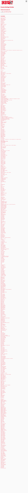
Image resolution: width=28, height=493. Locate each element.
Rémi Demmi (2, 384)
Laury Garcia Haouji (3, 249)
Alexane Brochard (3, 31)
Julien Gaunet (3, 229)
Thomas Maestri (3, 439)
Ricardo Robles (3, 388)
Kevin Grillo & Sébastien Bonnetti (5, 237)
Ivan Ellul (2, 195)
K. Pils (2, 233)
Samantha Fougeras (3, 400)
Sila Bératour (3, 418)
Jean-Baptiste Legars (4, 202)
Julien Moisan (3, 230)
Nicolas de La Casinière (4, 335)
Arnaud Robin (2, 55)
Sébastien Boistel (3, 407)
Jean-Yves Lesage (3, 208)
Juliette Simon (3, 231)
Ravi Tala (2, 380)
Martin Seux (2, 298)
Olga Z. (2, 346)
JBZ (1, 200)
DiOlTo (2, 121)
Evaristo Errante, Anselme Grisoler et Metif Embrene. (8, 145)
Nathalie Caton (3, 328)
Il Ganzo (2, 191)
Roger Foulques (3, 391)
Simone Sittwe (3, 422)
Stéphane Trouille (3, 429)
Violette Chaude (3, 455)
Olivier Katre (3, 348)
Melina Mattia (3, 311)
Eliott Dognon (3, 130)
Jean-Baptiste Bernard (4, 201)
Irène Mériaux (3, 194)
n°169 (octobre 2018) (7, 12)
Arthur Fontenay (3, 57)
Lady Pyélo (2, 244)
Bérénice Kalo (3, 65)
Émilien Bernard (3, 134)
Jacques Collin (3, 197)
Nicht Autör (2, 332)
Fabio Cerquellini (3, 147)
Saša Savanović (3, 406)
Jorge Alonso (2, 219)
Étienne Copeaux (3, 142)
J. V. (1, 196)
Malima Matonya (3, 281)
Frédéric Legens (3, 162)
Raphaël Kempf (3, 378)
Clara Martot (2, 95)
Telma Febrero (3, 432)
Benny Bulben (2, 64)
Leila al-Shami (3, 251)
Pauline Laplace (3, 362)
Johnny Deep (2, 217)
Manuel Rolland (3, 283)
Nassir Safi (2, 327)
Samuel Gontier (3, 401)
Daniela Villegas (3, 110)
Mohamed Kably (3, 319)
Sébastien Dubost (3, 409)
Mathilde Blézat (3, 307)
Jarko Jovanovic (3, 199)
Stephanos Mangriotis (4, 430)
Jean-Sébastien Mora (3, 207)
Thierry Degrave (3, 437)
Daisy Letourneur (3, 105)
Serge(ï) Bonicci (3, 415)
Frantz (2, 159)
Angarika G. (2, 39)
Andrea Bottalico (3, 37)
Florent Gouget (3, 152)
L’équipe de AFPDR (3, 275)
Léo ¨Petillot (3, 255)
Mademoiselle (2, 277)
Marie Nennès (2, 291)
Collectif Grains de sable (4, 99)
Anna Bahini (2, 42)
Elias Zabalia (3, 129)
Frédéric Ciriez (3, 161)
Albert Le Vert (3, 28)
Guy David (2, 180)
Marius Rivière (3, 295)
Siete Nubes (2, 417)
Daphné (2, 111)
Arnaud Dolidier (3, 54)
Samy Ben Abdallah (3, 403)
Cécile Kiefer (3, 79)
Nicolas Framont (3, 336)
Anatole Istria (3, 36)
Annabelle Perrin (3, 43)
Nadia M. (2, 323)
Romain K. (2, 393)
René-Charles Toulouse (4, 386)
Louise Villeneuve (3, 267)
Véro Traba (2, 451)
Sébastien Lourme (3, 411)
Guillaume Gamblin (3, 19)
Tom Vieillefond (3, 443)
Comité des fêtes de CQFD (4, 101)
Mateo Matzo (2, 301)
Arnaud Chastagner (3, 53)
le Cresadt (2, 250)
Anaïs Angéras (3, 35)
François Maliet (3, 158)
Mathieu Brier (3, 303)
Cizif (1, 93)
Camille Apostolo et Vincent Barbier (6, 73)
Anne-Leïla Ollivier (3, 44)
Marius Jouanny (3, 294)
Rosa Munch (2, 396)
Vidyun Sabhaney (3, 453)
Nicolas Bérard (3, 334)
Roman (1, 394)
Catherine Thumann (3, 77)
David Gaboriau (3, 113)
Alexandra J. (2, 30)
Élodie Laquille (3, 132)
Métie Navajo (2, 313)
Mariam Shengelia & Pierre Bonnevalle (6, 289)
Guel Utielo (2, 176)
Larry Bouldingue (3, 246)
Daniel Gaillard (3, 108)
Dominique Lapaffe (3, 122)
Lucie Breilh (2, 271)
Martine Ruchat (3, 299)
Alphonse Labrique (3, 33)
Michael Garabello (3, 314)
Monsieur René (3, 320)
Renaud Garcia (3, 385)
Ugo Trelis (2, 447)
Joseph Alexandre (3, 221)
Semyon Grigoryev (3, 413)
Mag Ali (2, 279)
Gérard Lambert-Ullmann (4, 170)
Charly (2, 87)
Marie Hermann (3, 290)
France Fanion (3, 153)
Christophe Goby (3, 91)
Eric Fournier (3, 138)
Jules (1, 223)
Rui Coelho (2, 397)
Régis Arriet (2, 381)
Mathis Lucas (2, 308)
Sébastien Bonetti (3, 408)
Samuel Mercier (3, 402)
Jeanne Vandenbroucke (4, 210)
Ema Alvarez (2, 133)
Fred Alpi (2, 160)
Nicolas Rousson (3, 341)
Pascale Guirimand (3, 356)
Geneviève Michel (3, 166)
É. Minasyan (2, 127)
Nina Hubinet (2, 343)
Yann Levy (2, 461)
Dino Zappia (2, 120)
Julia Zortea (2, 225)
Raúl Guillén (2, 379)
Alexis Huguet (3, 32)
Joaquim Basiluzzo (3, 214)
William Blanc (3, 457)
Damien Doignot (3, 106)
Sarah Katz (2, 405)
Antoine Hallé (3, 48)
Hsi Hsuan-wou (3, 190)
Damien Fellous (3, 107)
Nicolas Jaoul (3, 338)
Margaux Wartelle (3, 286)
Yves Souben (2, 465)
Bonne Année (2, 67)
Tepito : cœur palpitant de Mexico (6, 11)
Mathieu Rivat (3, 306)
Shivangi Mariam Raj (3, 416)
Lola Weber (2, 265)
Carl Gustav (2, 75)
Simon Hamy (2, 419)
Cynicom (2, 104)
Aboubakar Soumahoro (3, 24)
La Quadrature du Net (4, 242)
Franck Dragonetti (3, 156)
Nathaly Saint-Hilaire (4, 329)
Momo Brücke (2, 21)
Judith (2, 222)
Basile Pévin (2, 62)
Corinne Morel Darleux (4, 103)
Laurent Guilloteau (3, 247)
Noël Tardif (2, 344)
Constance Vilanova (3, 102)
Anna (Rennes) (3, 41)
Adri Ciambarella (3, 25)
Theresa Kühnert (3, 434)
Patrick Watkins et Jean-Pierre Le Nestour (7, 358)
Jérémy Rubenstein (3, 212)
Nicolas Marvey (3, 339)
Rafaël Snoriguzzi (3, 376)
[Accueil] (7, 2)
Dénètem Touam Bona (3, 114)
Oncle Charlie (3, 350)
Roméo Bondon (2, 395)
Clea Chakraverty (3, 97)
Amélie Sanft (2, 34)
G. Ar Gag (2, 164)
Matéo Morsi (2, 302)
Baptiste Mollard (3, 61)
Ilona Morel (2, 192)
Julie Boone (2, 226)
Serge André (2, 414)
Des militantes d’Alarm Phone (5, 118)
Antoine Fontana (3, 47)
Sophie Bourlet (3, 425)
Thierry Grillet (3, 438)
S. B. (1, 398)
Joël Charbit (2, 216)
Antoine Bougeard (3, 45)
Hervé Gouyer (2, 188)
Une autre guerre (3, 449)
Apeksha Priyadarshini (4, 51)
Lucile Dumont (3, 273)
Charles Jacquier (3, 83)
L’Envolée (2, 239)
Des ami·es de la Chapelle (4, 116)
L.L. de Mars (2, 240)
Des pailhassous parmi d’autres (5, 119)
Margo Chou (2, 287)
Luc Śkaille (2, 269)
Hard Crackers (3, 186)
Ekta (1, 128)
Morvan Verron (3, 321)
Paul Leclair (2, 360)
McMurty (2, 310)
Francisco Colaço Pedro (4, 155)
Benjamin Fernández (3, 63)
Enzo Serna (2, 137)
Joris (1, 220)
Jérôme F (2, 213)
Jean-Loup (2, 203)
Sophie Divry (2, 426)
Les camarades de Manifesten (5, 256)
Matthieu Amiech (3, 309)
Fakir (1, 148)
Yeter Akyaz (2, 463)
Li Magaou (2, 257)
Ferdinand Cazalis (3, 151)
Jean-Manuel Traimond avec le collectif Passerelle (8, 204)
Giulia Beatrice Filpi (4, 174)
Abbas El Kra (2, 23)
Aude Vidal (2, 59)
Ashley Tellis (3, 58)
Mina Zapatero (3, 317)
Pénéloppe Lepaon (3, 364)
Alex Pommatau (3, 29)
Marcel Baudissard (3, 285)
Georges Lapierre (3, 168)
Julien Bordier (3, 227)
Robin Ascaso (2, 390)
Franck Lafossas (3, 157)
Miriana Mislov (3, 318)
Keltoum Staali (3, 236)
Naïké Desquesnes (3, 324)
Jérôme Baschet (3, 20)
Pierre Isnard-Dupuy (3, 368)
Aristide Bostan (3, 52)
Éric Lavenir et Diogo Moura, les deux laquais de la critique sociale (11, 139)
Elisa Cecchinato (3, 131)
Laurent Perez (3, 248)
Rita (1, 389)
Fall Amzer (2, 149)
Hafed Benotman (3, 184)
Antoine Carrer (3, 46)
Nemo (1, 331)
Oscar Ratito (2, 352)
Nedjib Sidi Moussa (3, 330)
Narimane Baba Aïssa (3, 326)
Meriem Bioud (2, 312)
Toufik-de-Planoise (3, 445)
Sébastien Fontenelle (4, 410)
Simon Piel (2, 420)
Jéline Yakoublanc (3, 211)
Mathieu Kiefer (3, 304)
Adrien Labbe (2, 26)
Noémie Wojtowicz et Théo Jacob (5, 345)
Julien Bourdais (3, 228)
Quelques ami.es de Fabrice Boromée (6, 374)
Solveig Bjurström (3, 423)
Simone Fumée (2, 421)
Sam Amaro (2, 399)
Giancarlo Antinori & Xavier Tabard (6, 172)
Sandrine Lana (3, 404)
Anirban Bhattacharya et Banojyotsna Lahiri (7, 40)
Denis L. (2, 115)
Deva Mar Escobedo (3, 17)
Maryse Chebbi (3, 300)
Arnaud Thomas (3, 56)
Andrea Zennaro (3, 38)
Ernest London (3, 140)
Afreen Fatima (3, 27)
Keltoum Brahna (3, 235)
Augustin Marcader (3, 60)
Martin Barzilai (3, 297)
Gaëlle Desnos (3, 18)
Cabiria (2, 71)
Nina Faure (2, 342)
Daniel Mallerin (3, 109)
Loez (1, 263)
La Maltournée (3, 241)
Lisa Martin (2, 261)
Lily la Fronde (3, 259)
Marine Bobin (2, 292)
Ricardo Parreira (3, 387)
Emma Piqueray (3, 135)
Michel (2, 315)
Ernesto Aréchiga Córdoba (4, 141)
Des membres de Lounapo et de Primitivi (6, 117)
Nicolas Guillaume (3, 337)
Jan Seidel (2, 198)
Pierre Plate (2, 370)
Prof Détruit (2, 372)
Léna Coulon (2, 253)
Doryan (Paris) (3, 124)
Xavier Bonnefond (3, 459)
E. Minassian (2, 126)
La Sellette (2, 243)
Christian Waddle (3, 89)
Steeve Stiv (2, 427)
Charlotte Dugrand (3, 85)
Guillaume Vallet (3, 178)
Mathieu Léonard (3, 305)
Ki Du (1, 238)
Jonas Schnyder (3, 218)
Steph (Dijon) (3, 428)
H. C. (1, 182)
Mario (1, 293)
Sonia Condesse (3, 424)
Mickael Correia (3, 316)
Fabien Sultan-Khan (3, 146)
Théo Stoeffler (3, 433)
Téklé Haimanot (3, 431)
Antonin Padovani (3, 49)
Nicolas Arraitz (3, 333)
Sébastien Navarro (3, 412)
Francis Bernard (3, 154)
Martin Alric (2, 296)
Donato (2, 123)
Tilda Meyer (2, 441)
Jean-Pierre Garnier (3, 206)
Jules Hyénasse (3, 224)
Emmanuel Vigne (3, 136)
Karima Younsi (3, 234)
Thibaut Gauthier (3, 435)
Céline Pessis (3, 81)
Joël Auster (2, 215)
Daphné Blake (2, 112)
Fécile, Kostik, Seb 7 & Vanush (5, 150)
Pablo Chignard (3, 354)
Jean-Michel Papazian (4, 205)
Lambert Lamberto (3, 245)
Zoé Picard (2, 467)
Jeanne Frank (2, 209)
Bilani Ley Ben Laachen (4, 66)
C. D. (1, 69)
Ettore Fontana (3, 144)
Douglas (2, 125)
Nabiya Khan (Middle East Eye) (5, 322)
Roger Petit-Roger (3, 392)
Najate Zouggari (3, 325)
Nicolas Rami (2, 340)
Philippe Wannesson (3, 366)
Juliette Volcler (3, 232)
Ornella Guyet (3, 22)
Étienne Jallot (3, 143)
